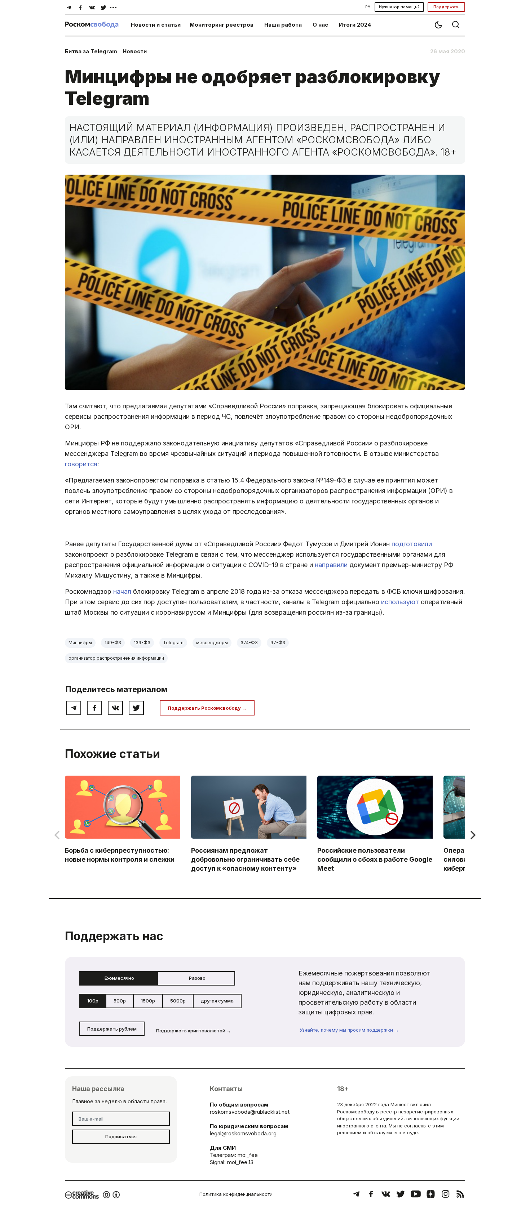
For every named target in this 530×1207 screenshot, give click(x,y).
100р (92, 1001)
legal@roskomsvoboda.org (243, 1133)
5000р (178, 1001)
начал (122, 591)
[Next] (472, 835)
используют (400, 602)
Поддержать (446, 6)
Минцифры (80, 642)
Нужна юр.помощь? (399, 6)
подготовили (412, 544)
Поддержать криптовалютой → (193, 1030)
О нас (320, 24)
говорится (81, 464)
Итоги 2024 (355, 24)
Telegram (173, 642)
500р (120, 1001)
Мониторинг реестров (221, 24)
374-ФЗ (249, 642)
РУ (367, 6)
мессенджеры (212, 642)
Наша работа (283, 24)
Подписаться (121, 1136)
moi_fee (248, 1155)
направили (331, 565)
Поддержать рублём (112, 1029)
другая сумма (217, 1001)
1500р (148, 1001)
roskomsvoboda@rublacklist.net (250, 1111)
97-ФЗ (277, 642)
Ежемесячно (119, 978)
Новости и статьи (156, 24)
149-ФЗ (113, 642)
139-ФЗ (142, 642)
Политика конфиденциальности (236, 1194)
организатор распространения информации (116, 658)
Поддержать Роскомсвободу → (207, 708)
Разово (197, 978)
